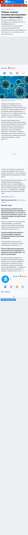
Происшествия (17, 5)
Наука (3, 9)
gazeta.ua (12, 197)
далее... (17, 229)
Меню (2, 2)
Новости (3, 5)
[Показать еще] (23, 73)
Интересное (7, 291)
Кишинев (9, 5)
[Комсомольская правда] (10, 2)
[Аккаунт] (26, 2)
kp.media (12, 68)
